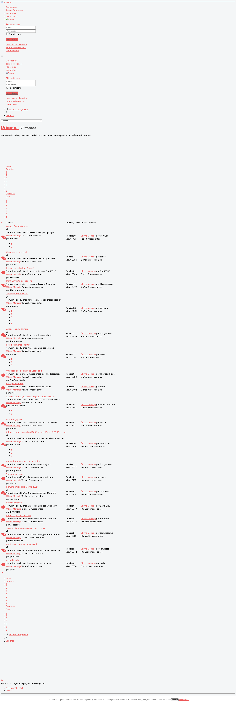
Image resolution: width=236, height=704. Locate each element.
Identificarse (12, 39)
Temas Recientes (14, 10)
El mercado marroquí (16, 252)
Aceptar (175, 700)
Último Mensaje (13, 235)
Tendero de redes (14, 474)
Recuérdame (15, 34)
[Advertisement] (74, 149)
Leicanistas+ (12, 16)
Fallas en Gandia (14, 502)
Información (184, 700)
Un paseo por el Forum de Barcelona (24, 370)
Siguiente (10, 193)
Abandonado (12, 560)
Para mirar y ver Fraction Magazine (23, 461)
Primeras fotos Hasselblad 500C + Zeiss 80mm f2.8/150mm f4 (36, 432)
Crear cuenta (12, 50)
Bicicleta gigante (14, 419)
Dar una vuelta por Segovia (19, 281)
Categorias (11, 7)
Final (8, 196)
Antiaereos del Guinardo (18, 329)
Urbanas (10, 127)
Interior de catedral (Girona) (20, 268)
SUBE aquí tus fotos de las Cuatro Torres (25, 528)
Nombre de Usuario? (16, 47)
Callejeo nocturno (14, 383)
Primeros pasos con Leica (18, 515)
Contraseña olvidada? (16, 44)
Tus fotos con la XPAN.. (17, 293)
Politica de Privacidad (14, 688)
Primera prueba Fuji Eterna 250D (22, 486)
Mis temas (11, 13)
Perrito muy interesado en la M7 (21, 544)
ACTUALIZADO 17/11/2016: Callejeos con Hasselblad (30, 396)
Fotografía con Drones (17, 226)
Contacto (9, 690)
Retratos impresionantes (18, 344)
